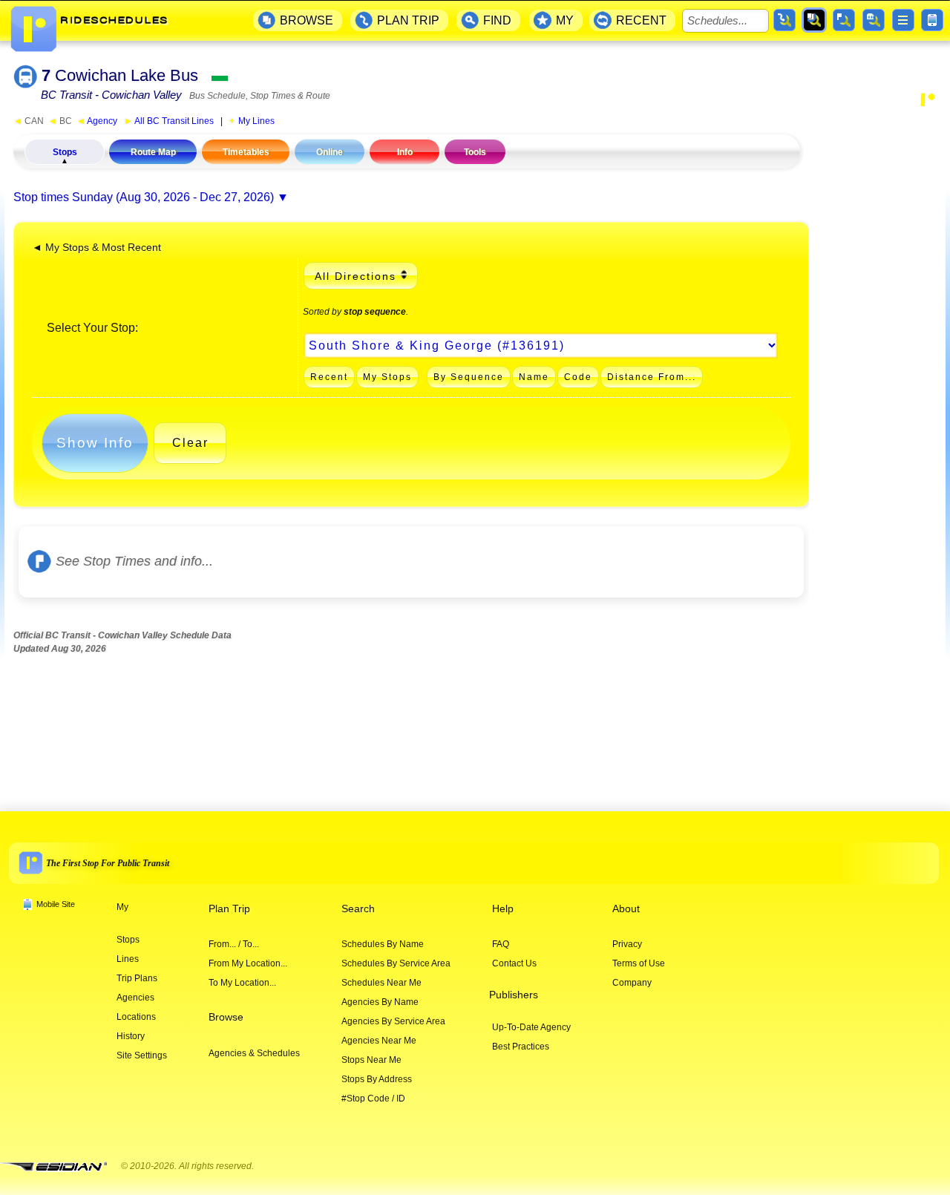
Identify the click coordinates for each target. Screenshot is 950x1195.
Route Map (153, 152)
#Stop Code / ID (373, 1098)
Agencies (135, 997)
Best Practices (520, 1046)
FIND (497, 20)
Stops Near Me (371, 1060)
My (122, 907)
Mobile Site (55, 904)
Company (632, 983)
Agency (96, 121)
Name (534, 377)
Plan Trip (229, 908)
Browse (226, 1017)
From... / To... (234, 944)
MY (565, 20)
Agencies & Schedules (254, 1053)
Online (329, 152)
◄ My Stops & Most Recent (96, 247)
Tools (475, 152)
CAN (28, 121)
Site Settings (142, 1055)
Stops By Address (376, 1079)
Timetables (246, 152)
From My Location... (248, 963)
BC (60, 121)
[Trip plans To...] (784, 20)
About (626, 908)
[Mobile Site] (932, 20)
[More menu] (903, 20)
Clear (190, 442)
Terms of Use (638, 963)
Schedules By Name (382, 944)
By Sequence (468, 377)
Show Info (95, 443)
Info (405, 152)
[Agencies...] (873, 20)
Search (358, 908)
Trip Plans (137, 978)
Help (503, 908)
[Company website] (59, 1167)
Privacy (627, 944)
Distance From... (651, 377)
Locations (136, 1017)
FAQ (500, 944)
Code (578, 377)
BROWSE (306, 20)
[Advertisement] (877, 337)
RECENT (641, 20)
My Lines (256, 121)
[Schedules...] (814, 20)
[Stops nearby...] (844, 20)
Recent (329, 377)
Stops (65, 152)
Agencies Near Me (378, 1040)
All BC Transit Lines (169, 121)
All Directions (355, 276)
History (131, 1036)
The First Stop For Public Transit (107, 863)
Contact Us (514, 963)
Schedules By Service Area (396, 963)
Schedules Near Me (381, 983)
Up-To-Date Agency (531, 1027)
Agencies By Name (380, 1002)
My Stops (387, 377)
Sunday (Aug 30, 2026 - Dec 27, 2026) (173, 197)
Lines (128, 959)
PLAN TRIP (408, 20)
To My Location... (242, 983)
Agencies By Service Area (393, 1021)
